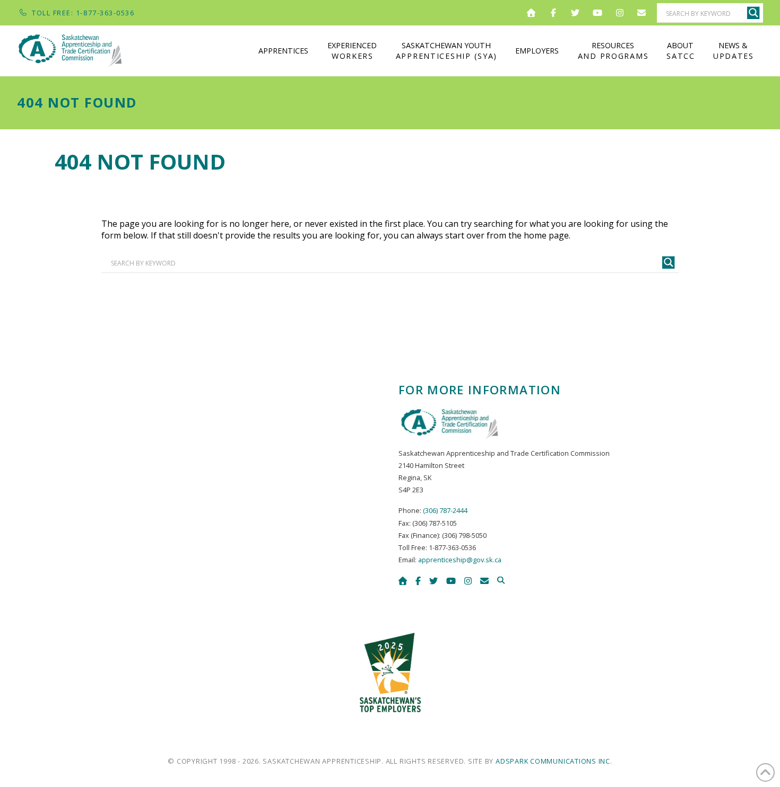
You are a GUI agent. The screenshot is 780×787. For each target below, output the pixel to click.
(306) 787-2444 (445, 510)
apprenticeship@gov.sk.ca (459, 559)
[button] (501, 580)
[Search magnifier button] (753, 12)
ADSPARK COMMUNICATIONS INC (553, 761)
